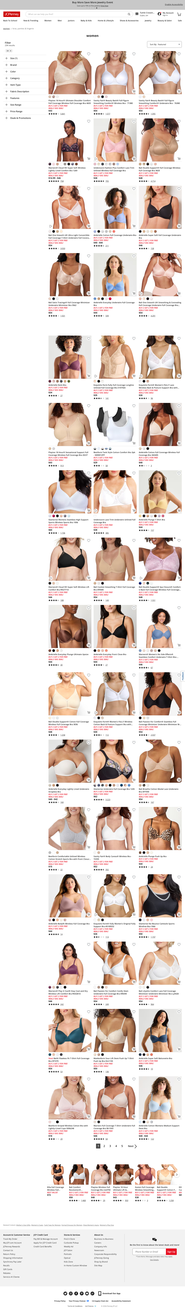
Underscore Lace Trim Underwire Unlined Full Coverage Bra (114, 521)
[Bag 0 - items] (179, 14)
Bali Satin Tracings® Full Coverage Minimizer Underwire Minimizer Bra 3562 (69, 303)
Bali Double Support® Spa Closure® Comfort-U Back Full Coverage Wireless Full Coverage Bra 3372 (160, 588)
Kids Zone (68, 1261)
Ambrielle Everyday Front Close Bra (110, 654)
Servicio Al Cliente (11, 1277)
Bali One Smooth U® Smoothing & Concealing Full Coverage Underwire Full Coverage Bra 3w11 (160, 304)
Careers (97, 1242)
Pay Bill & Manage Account (46, 1239)
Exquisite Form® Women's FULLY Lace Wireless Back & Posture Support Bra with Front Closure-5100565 (158, 386)
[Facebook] (76, 1293)
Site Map (98, 1265)
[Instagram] (71, 1293)
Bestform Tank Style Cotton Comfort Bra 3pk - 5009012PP (114, 453)
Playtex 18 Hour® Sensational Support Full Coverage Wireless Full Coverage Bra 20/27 (68, 453)
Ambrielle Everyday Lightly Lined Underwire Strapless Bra (68, 790)
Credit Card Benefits (43, 1246)
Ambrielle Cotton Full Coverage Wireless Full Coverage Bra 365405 (159, 453)
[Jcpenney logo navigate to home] (11, 14)
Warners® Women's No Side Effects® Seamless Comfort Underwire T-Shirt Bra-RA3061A (158, 655)
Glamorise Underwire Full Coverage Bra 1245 (114, 789)
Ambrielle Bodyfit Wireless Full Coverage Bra (69, 923)
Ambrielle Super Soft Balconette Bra (155, 1058)
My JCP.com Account (12, 1242)
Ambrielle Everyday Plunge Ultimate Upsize (68, 654)
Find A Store (69, 1239)
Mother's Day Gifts (23, 1225)
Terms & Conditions (75, 1306)
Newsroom (99, 1250)
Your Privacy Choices (77, 1301)
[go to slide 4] (94, 8)
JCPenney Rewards (11, 1246)
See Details (154, 1260)
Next (131, 1146)
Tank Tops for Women (52, 1225)
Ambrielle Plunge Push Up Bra (152, 856)
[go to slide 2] (89, 8)
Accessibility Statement (121, 1301)
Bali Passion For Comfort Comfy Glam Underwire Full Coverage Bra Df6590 (111, 992)
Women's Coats (37, 1225)
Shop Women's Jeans (91, 1225)
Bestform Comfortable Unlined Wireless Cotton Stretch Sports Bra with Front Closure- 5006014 (69, 857)
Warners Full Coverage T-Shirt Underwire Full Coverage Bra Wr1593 (114, 1127)
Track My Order (10, 1239)
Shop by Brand (101, 1261)
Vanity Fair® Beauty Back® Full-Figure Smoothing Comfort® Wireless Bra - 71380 (113, 101)
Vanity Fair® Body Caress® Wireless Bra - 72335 (113, 857)
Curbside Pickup (71, 1242)
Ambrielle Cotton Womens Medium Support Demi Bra (159, 1127)
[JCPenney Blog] (92, 1293)
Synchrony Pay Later (12, 1261)
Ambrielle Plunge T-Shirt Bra (152, 519)
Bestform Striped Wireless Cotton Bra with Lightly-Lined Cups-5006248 (68, 1127)
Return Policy (9, 1254)
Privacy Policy (60, 1301)
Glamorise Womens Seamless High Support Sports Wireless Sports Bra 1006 (68, 521)
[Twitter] (65, 1293)
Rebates (7, 1273)
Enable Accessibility (174, 4)
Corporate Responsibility (105, 1254)
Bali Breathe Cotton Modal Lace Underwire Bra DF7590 (158, 790)
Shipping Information (13, 1258)
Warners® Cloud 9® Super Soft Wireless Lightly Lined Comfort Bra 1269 (67, 169)
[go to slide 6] (99, 8)
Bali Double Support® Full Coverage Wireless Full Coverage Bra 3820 (159, 169)
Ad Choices (89, 1306)
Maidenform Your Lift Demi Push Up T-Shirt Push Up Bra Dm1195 (114, 1059)
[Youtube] (87, 1293)
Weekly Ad (68, 1246)
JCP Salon (68, 1250)
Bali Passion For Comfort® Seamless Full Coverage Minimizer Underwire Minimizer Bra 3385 (160, 723)
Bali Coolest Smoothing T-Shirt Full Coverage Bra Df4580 (114, 588)
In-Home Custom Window (75, 1265)
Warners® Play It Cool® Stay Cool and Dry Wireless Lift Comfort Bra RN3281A (68, 992)
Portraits (68, 1254)
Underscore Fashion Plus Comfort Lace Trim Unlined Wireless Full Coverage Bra (114, 169)
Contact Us (8, 1250)
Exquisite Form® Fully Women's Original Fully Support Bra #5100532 (115, 925)
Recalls (6, 1265)
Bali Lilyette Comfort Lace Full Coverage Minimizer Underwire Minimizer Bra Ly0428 (159, 992)
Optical (67, 1258)
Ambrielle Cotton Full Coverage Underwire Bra (115, 235)
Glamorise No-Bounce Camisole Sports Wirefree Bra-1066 (157, 925)
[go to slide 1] (87, 8)
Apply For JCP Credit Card (45, 1242)
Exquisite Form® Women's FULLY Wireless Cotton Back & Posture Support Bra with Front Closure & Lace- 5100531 (113, 723)
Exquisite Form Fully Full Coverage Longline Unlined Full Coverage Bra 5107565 (114, 386)
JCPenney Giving (101, 1258)
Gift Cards (7, 1269)
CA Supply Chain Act (100, 1301)
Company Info (100, 1246)
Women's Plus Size (107, 1225)
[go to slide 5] (96, 8)
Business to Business (103, 1239)
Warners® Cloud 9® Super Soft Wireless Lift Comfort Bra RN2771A (68, 588)
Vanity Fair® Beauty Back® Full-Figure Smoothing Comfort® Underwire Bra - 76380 (159, 101)
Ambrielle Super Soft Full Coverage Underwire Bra (160, 236)
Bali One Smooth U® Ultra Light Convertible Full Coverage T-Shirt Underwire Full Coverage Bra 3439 (69, 236)
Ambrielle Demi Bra (57, 385)
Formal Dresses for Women (71, 1225)
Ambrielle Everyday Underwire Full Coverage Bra (114, 303)
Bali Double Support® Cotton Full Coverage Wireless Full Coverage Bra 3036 (68, 723)
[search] (130, 14)
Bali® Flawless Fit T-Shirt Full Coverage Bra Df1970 (68, 1059)
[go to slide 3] (91, 8)
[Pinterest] (82, 1293)
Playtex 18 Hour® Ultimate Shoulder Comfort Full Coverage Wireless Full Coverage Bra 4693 (69, 101)
